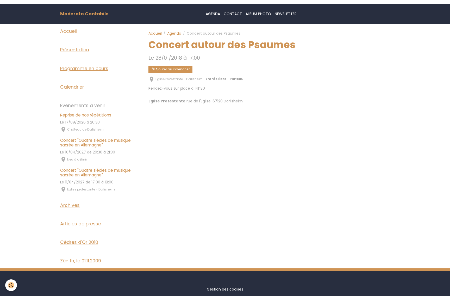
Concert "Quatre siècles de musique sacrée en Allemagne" (95, 143)
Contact (233, 13)
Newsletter (286, 13)
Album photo (258, 13)
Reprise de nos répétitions (85, 115)
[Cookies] (11, 285)
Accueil (155, 33)
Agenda (213, 13)
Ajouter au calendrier (172, 69)
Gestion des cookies (225, 289)
